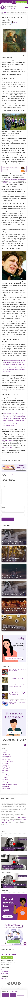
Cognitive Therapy (6, 759)
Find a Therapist (21, 2)
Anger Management (7, 756)
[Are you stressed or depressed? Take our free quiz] (14, 172)
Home (2, 12)
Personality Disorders (7, 775)
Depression (5, 763)
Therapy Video (5, 786)
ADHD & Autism (6, 754)
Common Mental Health (8, 761)
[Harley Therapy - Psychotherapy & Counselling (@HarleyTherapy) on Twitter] (19, 984)
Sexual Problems (6, 783)
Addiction (4, 752)
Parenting (4, 774)
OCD (3, 772)
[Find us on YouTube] (8, 984)
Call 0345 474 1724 (8, 954)
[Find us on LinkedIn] (12, 984)
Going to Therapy (6, 766)
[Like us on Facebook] (15, 984)
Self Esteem (5, 779)
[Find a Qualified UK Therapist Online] (14, 661)
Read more (15, 991)
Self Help (4, 781)
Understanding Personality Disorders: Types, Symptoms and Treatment (17, 702)
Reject (13, 995)
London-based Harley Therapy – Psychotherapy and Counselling (14, 821)
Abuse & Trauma (6, 750)
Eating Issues (5, 765)
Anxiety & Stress (6, 758)
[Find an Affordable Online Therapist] (14, 467)
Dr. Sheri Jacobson (18, 22)
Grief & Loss (11, 475)
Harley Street (4, 970)
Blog (5, 12)
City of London (4, 971)
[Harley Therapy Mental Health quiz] (14, 919)
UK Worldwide (4, 973)
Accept (5, 995)
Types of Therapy (6, 788)
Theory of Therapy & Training (9, 784)
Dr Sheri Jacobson (21, 817)
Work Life (4, 790)
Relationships (5, 777)
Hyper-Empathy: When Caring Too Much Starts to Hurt (17, 693)
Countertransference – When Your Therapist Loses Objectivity (17, 685)
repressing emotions (20, 350)
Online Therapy (5, 978)
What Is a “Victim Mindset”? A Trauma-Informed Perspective (16, 677)
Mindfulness (5, 770)
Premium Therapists (6, 2)
